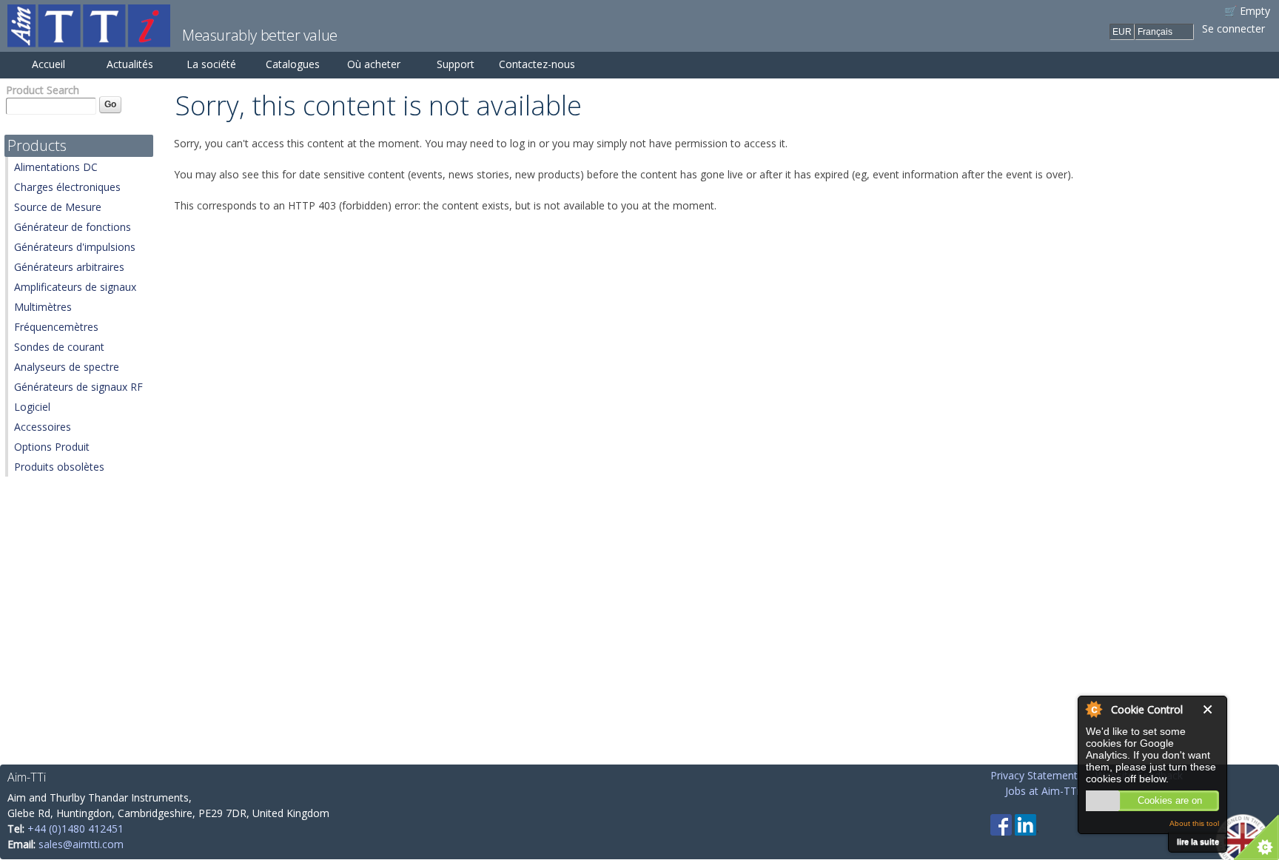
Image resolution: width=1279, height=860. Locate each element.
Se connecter (1233, 28)
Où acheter (373, 64)
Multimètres (43, 307)
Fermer (1211, 709)
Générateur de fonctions (72, 227)
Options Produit (52, 447)
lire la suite (1198, 841)
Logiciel (32, 407)
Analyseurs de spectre (66, 367)
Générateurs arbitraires (69, 267)
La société (211, 64)
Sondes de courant (59, 347)
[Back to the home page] (88, 40)
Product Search (42, 90)
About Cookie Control (1093, 709)
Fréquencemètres (56, 327)
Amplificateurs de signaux (75, 287)
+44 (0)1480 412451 (75, 829)
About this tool (1194, 823)
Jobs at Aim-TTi (1042, 791)
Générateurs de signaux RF (78, 387)
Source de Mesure (57, 207)
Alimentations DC (56, 167)
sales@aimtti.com (81, 844)
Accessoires (42, 427)
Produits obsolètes (59, 467)
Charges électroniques (67, 187)
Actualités (130, 64)
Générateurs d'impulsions (74, 247)
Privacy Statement (1034, 775)
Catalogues (293, 64)
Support (455, 64)
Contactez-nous (537, 64)
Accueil (48, 64)
